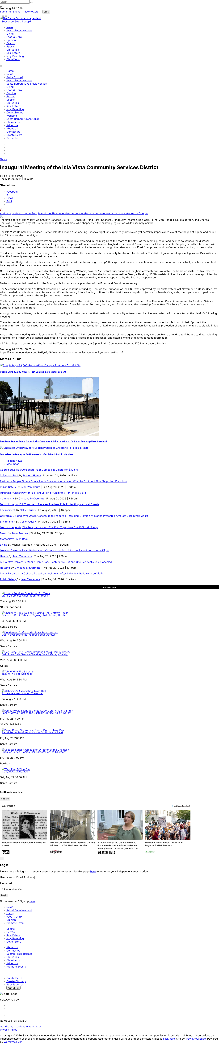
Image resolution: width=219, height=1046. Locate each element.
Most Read (12, 463)
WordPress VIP (12, 1041)
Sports (10, 46)
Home (10, 70)
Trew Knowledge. (196, 1038)
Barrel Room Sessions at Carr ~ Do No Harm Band (32, 732)
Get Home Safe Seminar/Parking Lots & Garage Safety (35, 654)
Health (4, 556)
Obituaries (12, 49)
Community (7, 498)
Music (4, 533)
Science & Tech (9, 475)
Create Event (14, 134)
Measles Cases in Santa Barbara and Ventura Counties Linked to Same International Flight (54, 550)
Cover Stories (14, 112)
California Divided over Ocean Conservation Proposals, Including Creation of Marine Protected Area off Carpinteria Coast (74, 515)
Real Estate (13, 52)
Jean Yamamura (30, 487)
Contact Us (13, 131)
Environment (8, 510)
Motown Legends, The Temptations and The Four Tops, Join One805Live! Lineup (49, 527)
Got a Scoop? (22, 21)
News (9, 27)
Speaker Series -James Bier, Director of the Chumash (34, 752)
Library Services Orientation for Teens (25, 595)
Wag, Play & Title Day (15, 771)
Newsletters (31, 11)
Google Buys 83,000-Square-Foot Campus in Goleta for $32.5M (33, 372)
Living (10, 33)
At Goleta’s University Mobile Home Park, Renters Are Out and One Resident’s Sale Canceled (56, 562)
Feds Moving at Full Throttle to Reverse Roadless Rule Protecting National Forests (49, 504)
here (93, 871)
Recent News (14, 460)
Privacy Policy (8, 1029)
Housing (5, 567)
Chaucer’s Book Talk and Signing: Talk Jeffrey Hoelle (34, 615)
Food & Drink (14, 36)
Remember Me (12, 889)
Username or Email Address (17, 877)
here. (32, 901)
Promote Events (16, 966)
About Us (12, 128)
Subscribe (8, 21)
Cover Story (13, 941)
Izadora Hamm (32, 475)
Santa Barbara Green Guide (22, 118)
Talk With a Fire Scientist (17, 673)
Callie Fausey (28, 510)
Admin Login (13, 988)
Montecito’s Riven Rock (14, 538)
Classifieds (13, 59)
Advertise (12, 125)
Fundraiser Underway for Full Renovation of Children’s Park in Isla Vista (36, 454)
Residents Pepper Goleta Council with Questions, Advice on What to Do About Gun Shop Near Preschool (53, 441)
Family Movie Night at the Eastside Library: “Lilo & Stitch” (36, 712)
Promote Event (15, 923)
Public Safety (8, 487)
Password (6, 883)
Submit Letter (14, 984)
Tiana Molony (20, 533)
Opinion (11, 40)
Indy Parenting (15, 56)
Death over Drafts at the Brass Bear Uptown (28, 634)
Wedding (11, 115)
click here (169, 1038)
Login (46, 12)
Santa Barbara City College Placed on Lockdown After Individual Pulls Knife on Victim (52, 573)
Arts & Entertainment (19, 30)
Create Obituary (16, 981)
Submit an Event (10, 11)
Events (10, 43)
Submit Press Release (19, 953)
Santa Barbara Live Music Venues (26, 83)
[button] (24, 832)
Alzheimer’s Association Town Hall (22, 693)
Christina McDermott (31, 498)
